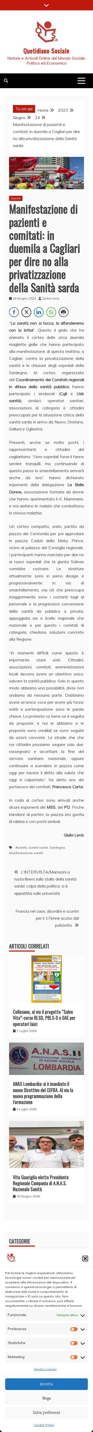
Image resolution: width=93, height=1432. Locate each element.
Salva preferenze (46, 1412)
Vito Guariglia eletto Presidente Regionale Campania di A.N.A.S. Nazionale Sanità (41, 1183)
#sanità (21, 847)
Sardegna (57, 847)
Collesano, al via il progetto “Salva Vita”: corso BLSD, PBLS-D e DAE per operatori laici (44, 1017)
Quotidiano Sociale (46, 50)
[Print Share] (63, 312)
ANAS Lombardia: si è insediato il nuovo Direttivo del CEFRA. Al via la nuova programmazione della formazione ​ (43, 1092)
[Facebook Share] (14, 312)
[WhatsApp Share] (51, 312)
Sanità (16, 198)
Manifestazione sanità (26, 853)
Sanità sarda (38, 847)
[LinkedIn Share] (39, 312)
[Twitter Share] (26, 312)
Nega (46, 1398)
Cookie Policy (44, 1425)
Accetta (46, 1384)
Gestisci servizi (45, 1369)
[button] (85, 1258)
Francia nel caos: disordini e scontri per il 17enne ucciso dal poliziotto (47, 918)
